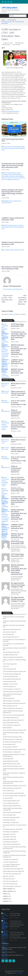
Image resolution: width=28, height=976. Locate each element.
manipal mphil (7, 758)
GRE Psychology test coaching (12, 708)
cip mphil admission (9, 654)
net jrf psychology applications (12, 793)
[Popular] (3, 436)
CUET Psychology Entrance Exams (13, 671)
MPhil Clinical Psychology (10, 766)
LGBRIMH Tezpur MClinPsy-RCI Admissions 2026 (13, 219)
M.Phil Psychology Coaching (11, 739)
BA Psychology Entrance (10, 637)
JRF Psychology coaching (10, 725)
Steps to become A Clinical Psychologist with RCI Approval (18, 393)
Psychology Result (8, 839)
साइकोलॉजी (5, 899)
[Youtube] (8, 2)
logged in (12, 314)
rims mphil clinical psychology (12, 868)
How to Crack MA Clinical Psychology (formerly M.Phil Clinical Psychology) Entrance (18, 425)
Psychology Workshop (9, 841)
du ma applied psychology (10, 679)
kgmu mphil (6, 727)
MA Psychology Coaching (10, 752)
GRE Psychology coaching (10, 701)
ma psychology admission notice (12, 749)
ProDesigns (18, 973)
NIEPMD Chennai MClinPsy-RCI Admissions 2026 (13, 243)
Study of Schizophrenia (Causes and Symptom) (16, 412)
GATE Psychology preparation (12, 691)
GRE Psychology (7, 698)
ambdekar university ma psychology (13, 625)
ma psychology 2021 (9, 747)
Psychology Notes (8, 836)
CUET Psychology (8, 669)
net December (7, 790)
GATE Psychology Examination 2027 (13, 140)
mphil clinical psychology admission (13, 768)
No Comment (16, 44)
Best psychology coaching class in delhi (14, 648)
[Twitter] (11, 2)
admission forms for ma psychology (13, 616)
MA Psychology (7, 744)
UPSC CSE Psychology (9, 881)
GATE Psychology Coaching (11, 689)
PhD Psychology (7, 815)
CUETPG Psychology (9, 676)
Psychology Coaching (9, 822)
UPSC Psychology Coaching (11, 886)
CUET (4, 666)
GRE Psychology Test (9, 706)
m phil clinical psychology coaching (13, 732)
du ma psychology (8, 681)
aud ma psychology (8, 632)
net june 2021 (7, 798)
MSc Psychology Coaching (10, 788)
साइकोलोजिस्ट (6, 901)
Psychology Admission (9, 817)
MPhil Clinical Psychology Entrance (13, 777)
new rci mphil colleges (9, 803)
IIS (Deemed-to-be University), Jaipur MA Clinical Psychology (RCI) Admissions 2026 (13, 165)
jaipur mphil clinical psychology (12, 720)
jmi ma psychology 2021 (10, 722)
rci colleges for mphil (9, 859)
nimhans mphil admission (10, 805)
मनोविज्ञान (5, 894)
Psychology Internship (9, 831)
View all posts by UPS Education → (13, 289)
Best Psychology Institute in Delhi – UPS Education (22, 300)
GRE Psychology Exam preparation (13, 703)
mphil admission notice (10, 763)
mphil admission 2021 (9, 761)
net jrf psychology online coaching (13, 795)
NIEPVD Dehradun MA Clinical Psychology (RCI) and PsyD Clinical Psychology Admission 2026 (12, 192)
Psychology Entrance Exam (11, 829)
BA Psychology (7, 634)
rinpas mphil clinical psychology (12, 871)
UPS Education (9, 7)
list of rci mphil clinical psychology (13, 730)
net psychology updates (10, 800)
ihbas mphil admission (9, 717)
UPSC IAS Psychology (9, 884)
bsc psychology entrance (10, 652)
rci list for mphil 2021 (9, 862)
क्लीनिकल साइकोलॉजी (7, 889)
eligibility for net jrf (9, 684)
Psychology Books (8, 820)
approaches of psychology (10, 629)
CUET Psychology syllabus (10, 674)
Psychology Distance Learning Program (14, 825)
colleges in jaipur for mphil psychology (14, 659)
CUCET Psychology (8, 664)
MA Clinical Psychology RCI (11, 742)
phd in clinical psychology (10, 812)
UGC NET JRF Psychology (10, 873)
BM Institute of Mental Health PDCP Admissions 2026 (12, 268)
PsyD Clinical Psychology (10, 844)
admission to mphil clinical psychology (14, 621)
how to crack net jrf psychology (12, 715)
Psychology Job (7, 834)
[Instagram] (5, 2)
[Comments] (9, 436)
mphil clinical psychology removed (13, 785)
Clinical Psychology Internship (12, 657)
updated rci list (7, 876)
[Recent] (6, 436)
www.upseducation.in (13, 111)
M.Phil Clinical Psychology (10, 737)
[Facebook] (3, 2)
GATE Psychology (8, 686)
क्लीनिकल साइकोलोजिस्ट (8, 891)
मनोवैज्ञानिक (5, 896)
